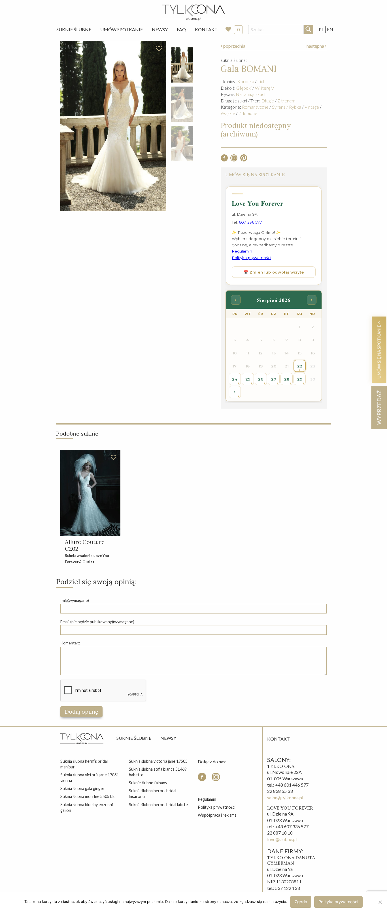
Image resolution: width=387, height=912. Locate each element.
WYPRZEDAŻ (379, 407)
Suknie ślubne (133, 738)
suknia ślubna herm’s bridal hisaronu (152, 793)
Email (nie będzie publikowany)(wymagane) (97, 621)
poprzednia (233, 46)
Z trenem (286, 100)
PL (321, 29)
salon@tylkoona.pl (285, 797)
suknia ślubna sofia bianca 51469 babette (158, 772)
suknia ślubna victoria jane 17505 (158, 761)
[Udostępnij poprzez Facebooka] (224, 159)
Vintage (312, 107)
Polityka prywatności (216, 807)
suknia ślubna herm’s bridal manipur (84, 764)
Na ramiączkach (251, 94)
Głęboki (244, 88)
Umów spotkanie (121, 29)
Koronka (245, 81)
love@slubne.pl (282, 839)
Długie (267, 100)
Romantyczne (255, 107)
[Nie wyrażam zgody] (380, 902)
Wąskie (228, 113)
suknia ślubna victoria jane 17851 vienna (89, 777)
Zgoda (301, 901)
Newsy (160, 29)
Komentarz (70, 642)
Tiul (261, 81)
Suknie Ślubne (73, 29)
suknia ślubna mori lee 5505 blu (88, 796)
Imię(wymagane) (74, 600)
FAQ (181, 29)
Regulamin (207, 799)
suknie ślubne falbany (148, 782)
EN (330, 29)
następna (316, 46)
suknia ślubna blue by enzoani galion (86, 807)
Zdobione (248, 113)
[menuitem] (74, 29)
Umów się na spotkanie (379, 351)
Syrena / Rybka (286, 107)
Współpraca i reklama (217, 815)
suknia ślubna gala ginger (82, 788)
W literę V (264, 88)
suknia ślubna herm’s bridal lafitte (158, 804)
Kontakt (206, 29)
